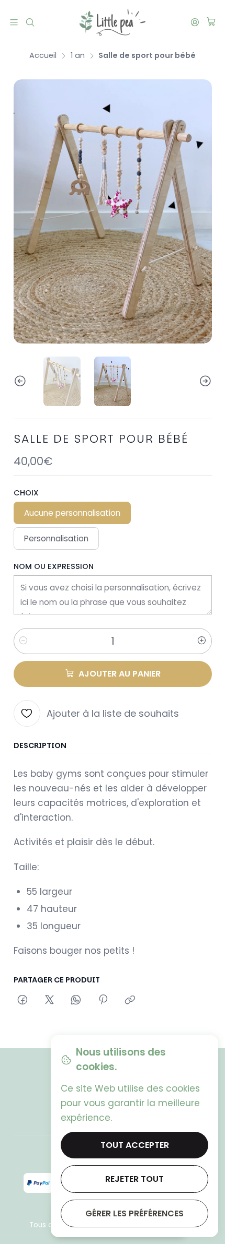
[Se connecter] (194, 22)
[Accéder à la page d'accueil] (112, 22)
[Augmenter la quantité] (202, 641)
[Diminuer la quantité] (23, 641)
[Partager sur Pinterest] (103, 1001)
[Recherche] (30, 22)
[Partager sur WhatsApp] (76, 1001)
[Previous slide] (21, 381)
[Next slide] (204, 381)
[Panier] (211, 22)
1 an (78, 55)
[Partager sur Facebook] (23, 1001)
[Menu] (14, 22)
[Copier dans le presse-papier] (129, 1001)
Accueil (43, 55)
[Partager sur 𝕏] (49, 1001)
